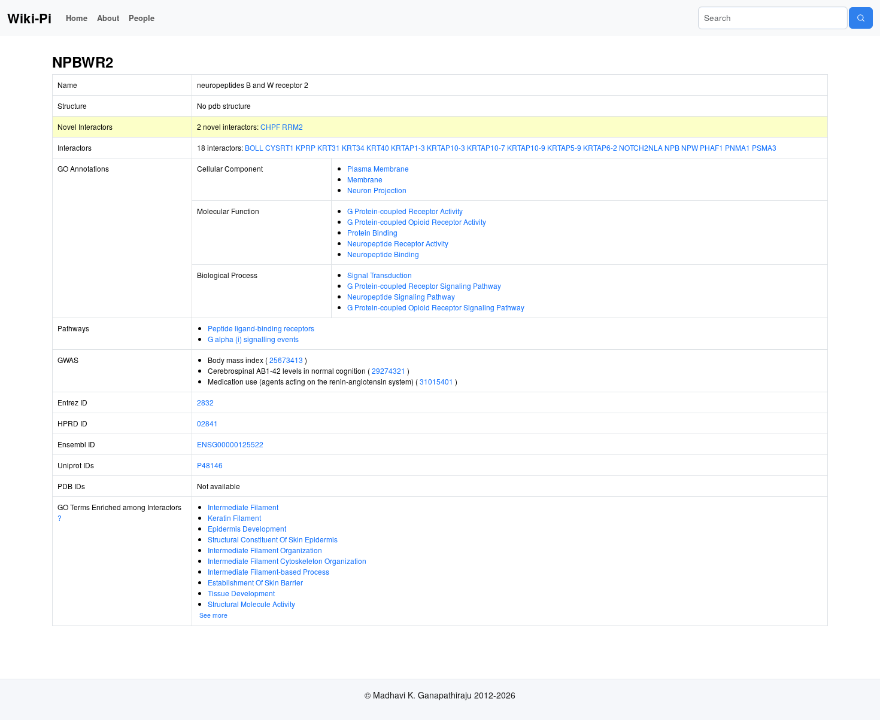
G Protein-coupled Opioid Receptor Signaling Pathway (435, 307)
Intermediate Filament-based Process (268, 571)
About (108, 17)
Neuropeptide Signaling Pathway (401, 296)
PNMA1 (737, 147)
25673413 (286, 360)
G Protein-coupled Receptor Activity (405, 211)
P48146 (210, 465)
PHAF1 (711, 147)
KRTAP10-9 (526, 147)
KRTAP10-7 (486, 147)
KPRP (305, 147)
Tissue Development (241, 593)
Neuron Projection (376, 190)
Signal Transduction (379, 275)
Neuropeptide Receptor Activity (397, 243)
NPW (689, 147)
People (141, 17)
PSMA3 (764, 147)
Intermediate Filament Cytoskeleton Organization (287, 561)
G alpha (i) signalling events (253, 339)
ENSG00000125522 (230, 444)
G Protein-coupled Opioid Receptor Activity (416, 221)
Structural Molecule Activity (251, 604)
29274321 (388, 370)
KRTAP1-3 (408, 147)
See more (213, 615)
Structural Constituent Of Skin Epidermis (273, 539)
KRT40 (377, 147)
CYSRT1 (279, 147)
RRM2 (292, 126)
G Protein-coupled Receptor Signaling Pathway (424, 285)
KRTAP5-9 (564, 147)
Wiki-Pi (29, 18)
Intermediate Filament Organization (265, 550)
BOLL (254, 147)
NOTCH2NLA (641, 147)
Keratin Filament (234, 517)
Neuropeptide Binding (383, 254)
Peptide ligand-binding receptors (261, 328)
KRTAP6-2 (600, 147)
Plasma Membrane (378, 168)
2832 (205, 402)
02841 (207, 423)
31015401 (436, 381)
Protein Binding (372, 232)
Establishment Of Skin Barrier (255, 582)
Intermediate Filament (243, 507)
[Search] (861, 18)
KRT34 (353, 147)
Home (76, 17)
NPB (671, 147)
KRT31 (328, 147)
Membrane (365, 179)
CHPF (270, 126)
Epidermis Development (247, 528)
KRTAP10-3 (446, 147)
